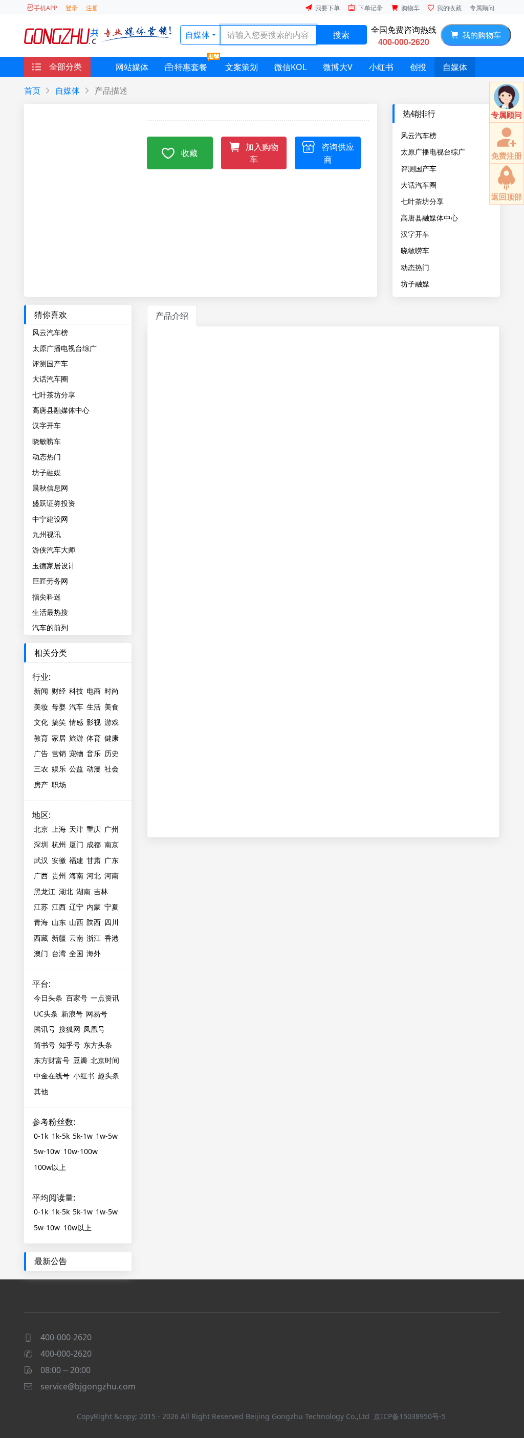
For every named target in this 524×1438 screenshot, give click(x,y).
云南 (76, 938)
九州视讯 (46, 534)
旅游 (76, 738)
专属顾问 (482, 8)
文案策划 (241, 67)
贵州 (59, 875)
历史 (111, 753)
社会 (111, 768)
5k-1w (83, 1136)
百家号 (77, 998)
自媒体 (197, 34)
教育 (41, 738)
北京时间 (105, 1060)
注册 (92, 8)
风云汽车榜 (418, 135)
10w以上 (77, 1227)
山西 (76, 922)
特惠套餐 (190, 67)
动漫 (93, 768)
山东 (59, 922)
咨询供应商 (337, 153)
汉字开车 (415, 233)
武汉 (41, 860)
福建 (76, 860)
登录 (72, 8)
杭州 (59, 844)
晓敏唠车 (415, 250)
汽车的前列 (50, 627)
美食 (111, 707)
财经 (59, 691)
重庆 (93, 829)
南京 (111, 844)
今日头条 (48, 998)
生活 (93, 707)
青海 (41, 922)
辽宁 (76, 907)
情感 (76, 722)
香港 (111, 938)
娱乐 (59, 768)
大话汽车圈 (418, 184)
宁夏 (111, 907)
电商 (93, 691)
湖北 (66, 891)
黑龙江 (44, 891)
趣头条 (108, 1075)
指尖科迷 (46, 597)
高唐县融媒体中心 (429, 217)
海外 (93, 953)
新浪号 (72, 1014)
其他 (41, 1091)
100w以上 (50, 1167)
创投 (418, 67)
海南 (76, 875)
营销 (59, 753)
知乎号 (69, 1045)
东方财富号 (52, 1060)
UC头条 (46, 1014)
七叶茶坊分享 (422, 201)
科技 (76, 691)
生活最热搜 (50, 612)
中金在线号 (52, 1075)
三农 (41, 768)
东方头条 (97, 1045)
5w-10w (47, 1151)
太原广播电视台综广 (433, 151)
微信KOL (290, 67)
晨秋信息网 (50, 488)
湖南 (83, 891)
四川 (111, 922)
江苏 (41, 907)
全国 (76, 953)
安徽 (59, 860)
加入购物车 (262, 153)
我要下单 (327, 8)
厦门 (76, 844)
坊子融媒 (415, 283)
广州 (111, 829)
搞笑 (59, 722)
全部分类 (65, 66)
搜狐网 (69, 1029)
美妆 (41, 707)
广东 (111, 860)
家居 (59, 738)
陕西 (93, 922)
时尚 (111, 691)
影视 (93, 722)
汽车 (76, 707)
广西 (41, 875)
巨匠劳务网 (50, 581)
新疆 (59, 938)
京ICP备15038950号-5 (410, 1416)
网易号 (96, 1014)
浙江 (93, 938)
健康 (111, 738)
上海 (59, 829)
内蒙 (93, 907)
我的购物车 (479, 35)
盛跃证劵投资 (53, 503)
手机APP (45, 8)
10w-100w (80, 1151)
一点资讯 (105, 998)
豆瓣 (80, 1060)
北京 (41, 829)
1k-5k (61, 1136)
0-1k (41, 1136)
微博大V (338, 67)
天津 (76, 829)
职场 (59, 784)
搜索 (341, 34)
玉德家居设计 (53, 565)
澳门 (41, 953)
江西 (59, 907)
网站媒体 (132, 67)
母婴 (59, 707)
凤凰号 (94, 1029)
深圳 (41, 844)
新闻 (41, 691)
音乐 (93, 753)
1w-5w (107, 1136)
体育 (93, 738)
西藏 (41, 938)
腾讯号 (44, 1029)
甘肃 (93, 860)
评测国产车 (418, 168)
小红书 (381, 67)
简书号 (44, 1045)
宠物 (76, 753)
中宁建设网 (50, 519)
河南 (111, 875)
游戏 (111, 722)
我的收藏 (449, 8)
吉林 (101, 891)
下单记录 (370, 8)
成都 (93, 844)
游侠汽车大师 (53, 550)
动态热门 (415, 267)
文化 (41, 722)
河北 (93, 875)
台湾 (59, 953)
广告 (41, 753)
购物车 (410, 8)
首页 (32, 90)
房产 (41, 784)
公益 (76, 768)
